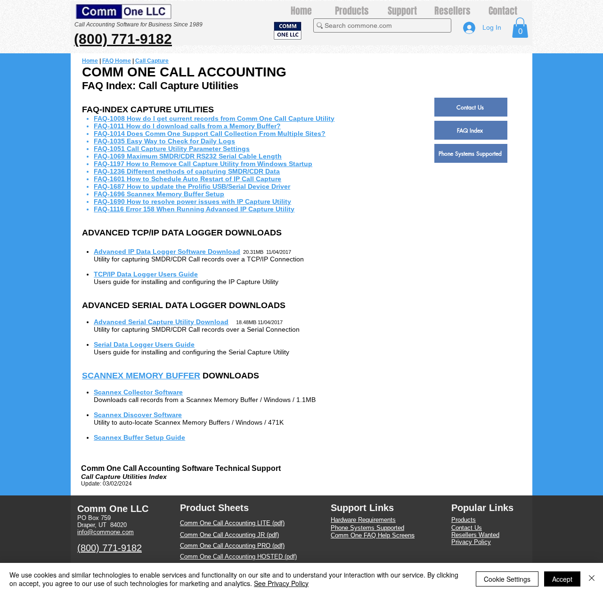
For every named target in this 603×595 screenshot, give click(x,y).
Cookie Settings (507, 579)
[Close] (591, 578)
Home (90, 61)
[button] (520, 27)
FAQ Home (116, 61)
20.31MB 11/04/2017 (265, 252)
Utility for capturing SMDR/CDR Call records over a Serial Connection (197, 329)
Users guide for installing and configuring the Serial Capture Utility (191, 352)
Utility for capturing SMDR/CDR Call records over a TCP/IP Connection (199, 259)
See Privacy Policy (281, 583)
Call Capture (152, 61)
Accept (562, 579)
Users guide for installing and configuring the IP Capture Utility (186, 281)
